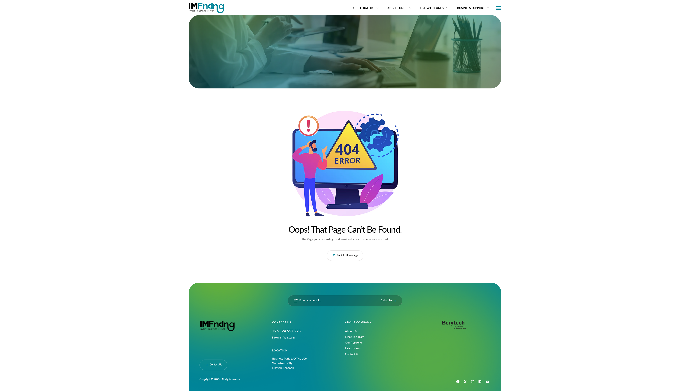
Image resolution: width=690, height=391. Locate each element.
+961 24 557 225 (286, 331)
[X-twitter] (465, 381)
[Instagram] (472, 381)
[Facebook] (458, 381)
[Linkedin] (480, 381)
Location (280, 350)
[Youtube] (487, 381)
